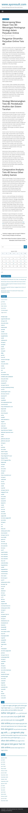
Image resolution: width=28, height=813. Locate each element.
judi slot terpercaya (16, 723)
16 (24, 261)
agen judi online (19, 705)
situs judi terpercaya (14, 738)
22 (20, 263)
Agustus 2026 (4, 757)
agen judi (11, 705)
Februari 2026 (4, 770)
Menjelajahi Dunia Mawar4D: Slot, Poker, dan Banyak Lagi (13, 279)
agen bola (5, 705)
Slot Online (3, 308)
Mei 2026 (3, 764)
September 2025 (4, 781)
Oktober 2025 (4, 779)
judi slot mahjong (15, 720)
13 (13, 261)
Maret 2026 (3, 768)
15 (20, 261)
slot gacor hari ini (17, 744)
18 (6, 263)
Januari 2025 (4, 798)
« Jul (2, 272)
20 (13, 263)
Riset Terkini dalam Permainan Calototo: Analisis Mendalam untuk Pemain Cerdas (13, 239)
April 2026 (3, 766)
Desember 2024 (4, 800)
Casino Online (4, 299)
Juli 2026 (3, 760)
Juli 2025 (3, 785)
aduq (2, 705)
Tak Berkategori (6, 19)
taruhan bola (13, 747)
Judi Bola (3, 301)
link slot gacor (7, 729)
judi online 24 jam (12, 716)
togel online (4, 750)
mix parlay (23, 729)
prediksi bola (4, 735)
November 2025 (4, 777)
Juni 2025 (3, 787)
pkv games (9, 732)
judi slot (21, 716)
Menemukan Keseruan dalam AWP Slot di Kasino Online (13, 281)
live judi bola (16, 729)
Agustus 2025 (4, 783)
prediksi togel (12, 735)
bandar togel (18, 708)
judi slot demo (5, 720)
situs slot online (8, 740)
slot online (5, 747)
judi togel (6, 726)
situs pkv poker (22, 737)
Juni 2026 (3, 762)
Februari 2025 (4, 796)
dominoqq (17, 713)
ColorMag (3, 810)
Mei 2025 (3, 790)
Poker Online (4, 306)
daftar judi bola (9, 710)
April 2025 (3, 792)
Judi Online (3, 304)
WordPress (9, 810)
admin (13, 35)
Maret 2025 (3, 794)
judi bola (22, 713)
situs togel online (19, 741)
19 (9, 263)
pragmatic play (17, 732)
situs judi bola (20, 735)
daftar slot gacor (8, 713)
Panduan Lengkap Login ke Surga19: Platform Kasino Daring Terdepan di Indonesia (14, 234)
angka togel (7, 708)
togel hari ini (21, 747)
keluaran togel (22, 726)
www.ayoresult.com (14, 4)
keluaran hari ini (13, 726)
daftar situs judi (18, 710)
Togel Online (4, 312)
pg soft (4, 732)
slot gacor (5, 744)
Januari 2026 (4, 772)
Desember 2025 (4, 775)
